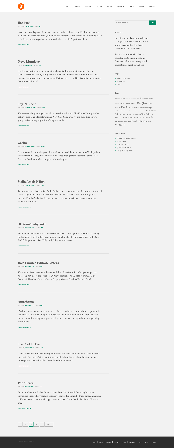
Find (153, 23)
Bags (142, 99)
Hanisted (24, 22)
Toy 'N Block (27, 104)
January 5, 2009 (29, 386)
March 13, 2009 (29, 26)
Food (109, 6)
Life (132, 6)
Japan (144, 111)
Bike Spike (121, 141)
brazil (151, 98)
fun (138, 108)
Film (131, 108)
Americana (26, 301)
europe (150, 103)
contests (132, 103)
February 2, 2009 (29, 185)
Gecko (22, 143)
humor (126, 111)
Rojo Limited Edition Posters (38, 263)
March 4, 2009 (28, 65)
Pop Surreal (26, 383)
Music (141, 6)
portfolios (136, 117)
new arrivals (137, 114)
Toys (129, 121)
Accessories (120, 98)
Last (49, 424)
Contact (120, 84)
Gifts (116, 111)
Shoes (142, 117)
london (124, 114)
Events (118, 107)
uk (146, 121)
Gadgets (149, 107)
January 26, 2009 (29, 228)
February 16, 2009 (30, 107)
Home (121, 111)
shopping (147, 117)
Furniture (142, 107)
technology (123, 121)
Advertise (121, 81)
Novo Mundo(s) (29, 61)
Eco (146, 103)
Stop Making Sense (125, 150)
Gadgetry (121, 6)
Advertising (133, 99)
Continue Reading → (24, 44)
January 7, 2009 (29, 348)
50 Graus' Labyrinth (32, 224)
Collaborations (125, 103)
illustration (132, 111)
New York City (120, 117)
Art (67, 6)
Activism (127, 99)
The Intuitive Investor (126, 138)
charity (117, 103)
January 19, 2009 (29, 266)
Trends (141, 121)
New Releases (147, 114)
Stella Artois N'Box (31, 181)
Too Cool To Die (29, 344)
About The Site (123, 78)
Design (88, 6)
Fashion (99, 6)
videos (149, 121)
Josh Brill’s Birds (124, 147)
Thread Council (124, 144)
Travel (152, 6)
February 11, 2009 (29, 146)
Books (77, 6)
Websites (120, 124)
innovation (138, 111)
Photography (129, 117)
